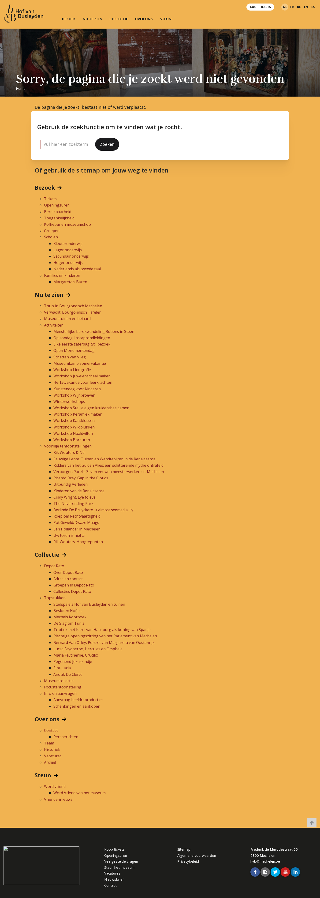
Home (20, 88)
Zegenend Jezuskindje (72, 661)
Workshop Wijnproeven (74, 395)
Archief (50, 762)
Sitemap (183, 849)
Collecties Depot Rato (72, 591)
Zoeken (107, 144)
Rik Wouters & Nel (69, 452)
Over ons (144, 18)
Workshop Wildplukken (74, 427)
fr (292, 7)
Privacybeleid (188, 861)
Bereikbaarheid (57, 211)
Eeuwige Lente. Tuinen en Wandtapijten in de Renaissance (104, 459)
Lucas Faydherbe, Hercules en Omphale (88, 648)
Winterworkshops (69, 401)
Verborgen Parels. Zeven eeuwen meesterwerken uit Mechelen (108, 471)
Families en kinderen (62, 275)
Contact (51, 730)
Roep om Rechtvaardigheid (76, 516)
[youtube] (285, 872)
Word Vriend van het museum (79, 792)
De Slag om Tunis (68, 623)
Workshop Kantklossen (74, 420)
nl (285, 7)
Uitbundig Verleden (70, 484)
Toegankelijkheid (59, 218)
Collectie (118, 18)
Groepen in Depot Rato (73, 585)
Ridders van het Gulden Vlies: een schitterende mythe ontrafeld (108, 465)
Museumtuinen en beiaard (67, 318)
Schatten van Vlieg (69, 357)
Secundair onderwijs (71, 256)
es (313, 7)
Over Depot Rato (68, 572)
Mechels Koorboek (69, 617)
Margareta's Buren (70, 281)
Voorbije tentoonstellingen (68, 446)
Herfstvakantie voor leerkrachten (82, 382)
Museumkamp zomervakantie (79, 363)
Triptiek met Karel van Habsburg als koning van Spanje (102, 629)
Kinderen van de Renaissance (78, 490)
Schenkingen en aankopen (76, 706)
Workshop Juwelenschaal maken (82, 376)
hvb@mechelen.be (265, 861)
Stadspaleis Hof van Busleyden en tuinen (89, 604)
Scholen (51, 237)
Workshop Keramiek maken (77, 414)
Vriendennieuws (58, 799)
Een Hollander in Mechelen (76, 529)
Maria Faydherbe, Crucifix (75, 655)
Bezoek (69, 18)
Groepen (52, 230)
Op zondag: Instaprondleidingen (81, 337)
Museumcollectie (59, 680)
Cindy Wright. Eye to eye (74, 497)
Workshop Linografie (72, 369)
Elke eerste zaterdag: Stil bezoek (81, 344)
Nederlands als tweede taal (77, 268)
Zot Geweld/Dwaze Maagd (76, 522)
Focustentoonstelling (62, 687)
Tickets (50, 198)
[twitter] (275, 872)
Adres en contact (68, 578)
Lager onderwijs (67, 249)
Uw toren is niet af (69, 535)
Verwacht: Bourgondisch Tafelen (72, 312)
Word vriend (55, 786)
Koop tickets (260, 7)
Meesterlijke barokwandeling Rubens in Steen (93, 331)
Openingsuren (57, 205)
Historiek (52, 749)
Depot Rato (54, 565)
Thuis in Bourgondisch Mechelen (73, 305)
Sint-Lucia (62, 667)
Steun (165, 18)
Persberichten (65, 736)
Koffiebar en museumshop (67, 224)
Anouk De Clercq (67, 674)
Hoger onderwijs (68, 262)
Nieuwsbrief (114, 879)
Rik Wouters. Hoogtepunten (78, 541)
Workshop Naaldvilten (73, 433)
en (306, 7)
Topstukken (55, 597)
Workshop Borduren (71, 439)
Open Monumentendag (74, 350)
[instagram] (265, 872)
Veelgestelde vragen (121, 861)
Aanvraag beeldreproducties (78, 699)
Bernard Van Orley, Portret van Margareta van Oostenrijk (104, 642)
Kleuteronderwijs (68, 243)
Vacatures (53, 756)
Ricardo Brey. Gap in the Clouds (80, 478)
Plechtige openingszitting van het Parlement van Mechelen (105, 636)
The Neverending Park (73, 503)
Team (49, 743)
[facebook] (255, 872)
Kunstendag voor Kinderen (77, 388)
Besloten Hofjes (67, 610)
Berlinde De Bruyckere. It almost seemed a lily (93, 509)
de (299, 7)
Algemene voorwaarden (196, 855)
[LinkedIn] (295, 872)
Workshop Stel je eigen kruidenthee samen (91, 407)
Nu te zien (92, 18)
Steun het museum (119, 867)
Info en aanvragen (60, 693)
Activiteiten (53, 325)
